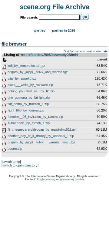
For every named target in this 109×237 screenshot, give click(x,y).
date (104, 51)
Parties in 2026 (63, 30)
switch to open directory (20, 165)
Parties (39, 30)
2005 (47, 55)
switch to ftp (11, 161)
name (78, 51)
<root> (25, 55)
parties (36, 55)
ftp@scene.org (46, 179)
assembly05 (60, 55)
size (98, 51)
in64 (74, 55)
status (80, 179)
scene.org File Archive (54, 7)
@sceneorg (67, 179)
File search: (29, 17)
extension (89, 51)
